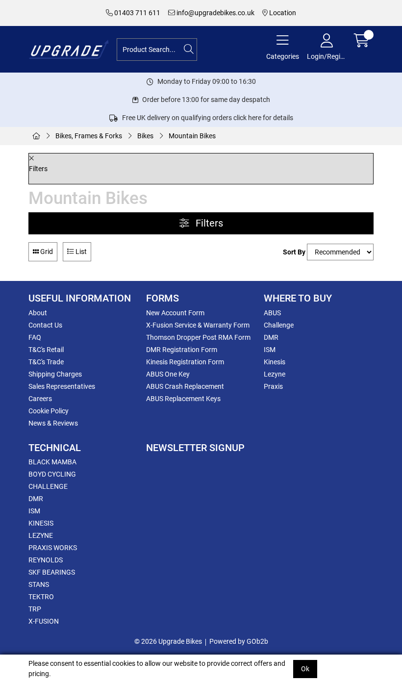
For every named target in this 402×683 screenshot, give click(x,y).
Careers (40, 399)
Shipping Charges (55, 374)
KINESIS (40, 523)
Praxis (273, 386)
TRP (34, 609)
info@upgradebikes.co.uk (214, 13)
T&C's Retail (46, 350)
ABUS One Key (168, 374)
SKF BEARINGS (51, 572)
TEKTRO (41, 597)
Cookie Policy (48, 411)
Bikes (145, 136)
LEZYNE (40, 535)
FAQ (34, 337)
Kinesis (274, 362)
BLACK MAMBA (52, 462)
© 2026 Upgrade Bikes (168, 641)
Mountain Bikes (192, 136)
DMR (271, 337)
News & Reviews (53, 423)
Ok (305, 669)
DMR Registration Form (181, 350)
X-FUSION (43, 621)
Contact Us (45, 325)
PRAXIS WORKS (52, 548)
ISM (270, 350)
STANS (38, 584)
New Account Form (175, 313)
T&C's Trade (46, 362)
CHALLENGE (48, 486)
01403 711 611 (136, 13)
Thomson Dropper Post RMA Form (198, 337)
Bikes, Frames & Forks (88, 136)
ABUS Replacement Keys (183, 399)
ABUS (272, 313)
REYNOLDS (45, 560)
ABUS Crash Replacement (185, 386)
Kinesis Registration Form (185, 362)
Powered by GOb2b (238, 641)
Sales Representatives (61, 386)
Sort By (294, 252)
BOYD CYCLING (52, 474)
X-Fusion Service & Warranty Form (198, 325)
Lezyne (274, 374)
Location (282, 13)
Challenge (279, 325)
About (37, 313)
